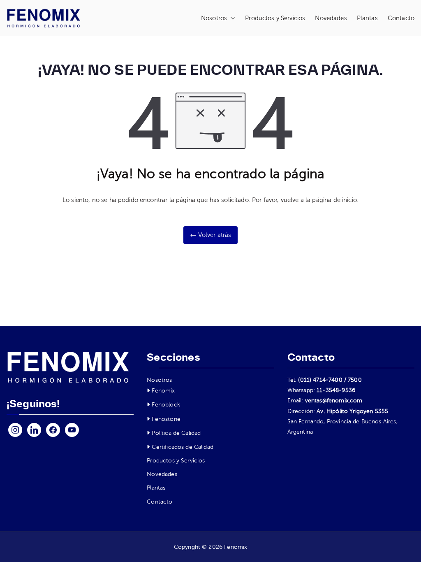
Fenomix (163, 391)
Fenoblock (166, 405)
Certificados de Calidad (182, 447)
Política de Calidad (176, 433)
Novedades (331, 18)
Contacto (401, 18)
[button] (231, 18)
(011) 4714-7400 (320, 380)
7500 (355, 380)
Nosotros (214, 18)
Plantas (367, 18)
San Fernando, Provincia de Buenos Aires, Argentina (342, 426)
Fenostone (166, 419)
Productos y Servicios (275, 18)
